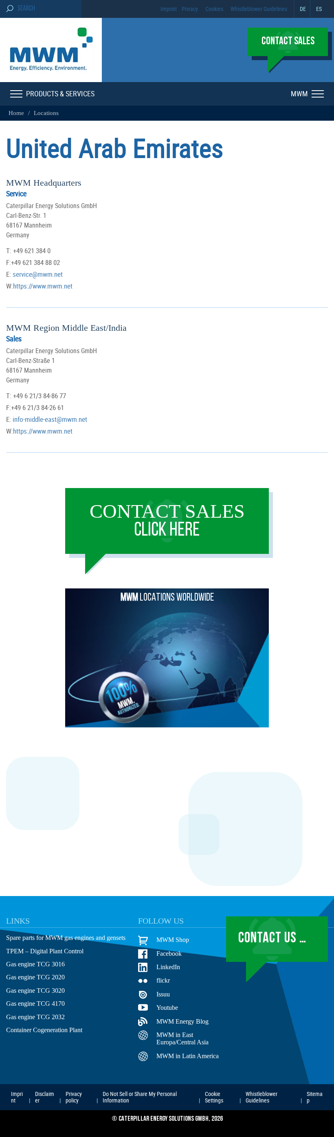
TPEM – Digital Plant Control (45, 951)
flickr (163, 980)
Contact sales (167, 520)
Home (17, 113)
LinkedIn (168, 966)
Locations (46, 113)
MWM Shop (172, 939)
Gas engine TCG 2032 (35, 1016)
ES (319, 9)
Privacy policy (74, 1097)
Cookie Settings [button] (214, 1097)
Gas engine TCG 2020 (35, 977)
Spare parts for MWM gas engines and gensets (65, 937)
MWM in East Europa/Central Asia (182, 1038)
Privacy (190, 9)
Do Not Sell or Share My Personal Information (140, 1097)
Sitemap (315, 1097)
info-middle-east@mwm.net (49, 419)
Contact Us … (272, 938)
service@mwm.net (37, 274)
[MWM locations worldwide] (167, 724)
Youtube (167, 1007)
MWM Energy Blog (182, 1021)
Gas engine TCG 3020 (35, 990)
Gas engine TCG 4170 (35, 1003)
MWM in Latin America (187, 1055)
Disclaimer (44, 1097)
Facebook (169, 953)
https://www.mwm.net (43, 286)
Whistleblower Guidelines (259, 9)
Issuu (163, 994)
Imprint (168, 9)
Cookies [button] (214, 9)
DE (303, 9)
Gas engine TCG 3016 (35, 964)
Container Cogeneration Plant (44, 1029)
